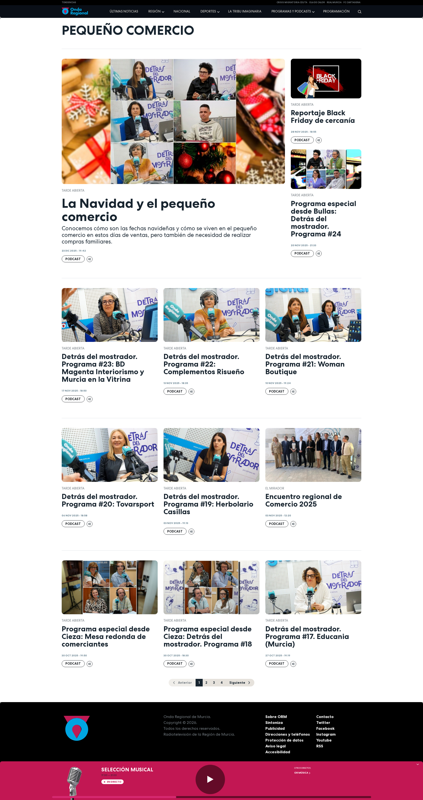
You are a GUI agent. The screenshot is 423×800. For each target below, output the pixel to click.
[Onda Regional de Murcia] (75, 12)
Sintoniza (274, 722)
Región (154, 11)
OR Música (301, 772)
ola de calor (317, 2)
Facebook (325, 728)
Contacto (325, 716)
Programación (336, 11)
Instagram (326, 734)
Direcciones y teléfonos (287, 734)
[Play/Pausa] (210, 779)
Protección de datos (284, 740)
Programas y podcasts (291, 11)
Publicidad (275, 728)
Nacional (182, 11)
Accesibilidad (277, 751)
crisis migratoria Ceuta (292, 2)
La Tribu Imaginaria (244, 11)
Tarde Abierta (73, 190)
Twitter (323, 722)
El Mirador (274, 488)
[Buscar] (358, 11)
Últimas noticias (124, 11)
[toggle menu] (163, 11)
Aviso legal (275, 745)
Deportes (208, 11)
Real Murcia (334, 2)
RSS (319, 745)
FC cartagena (351, 2)
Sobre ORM (276, 716)
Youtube (324, 740)
